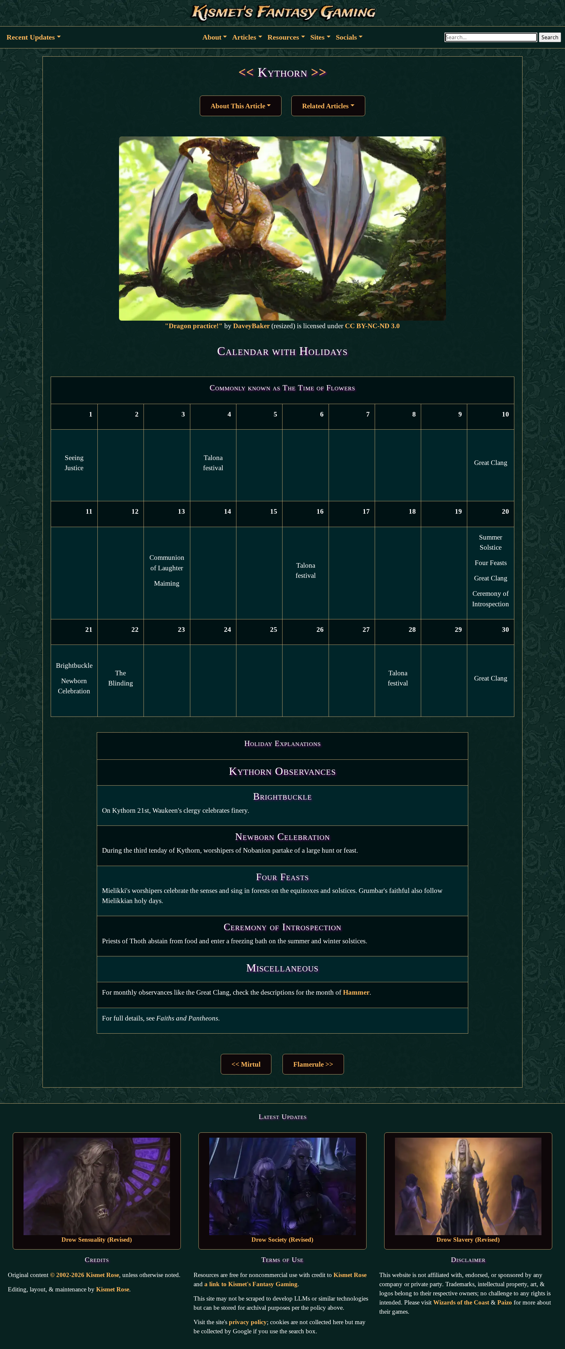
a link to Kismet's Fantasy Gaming (251, 1284)
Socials (346, 37)
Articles (244, 37)
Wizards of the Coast (461, 1302)
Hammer (356, 992)
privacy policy (248, 1322)
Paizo (504, 1302)
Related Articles (325, 106)
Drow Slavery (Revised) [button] (468, 1239)
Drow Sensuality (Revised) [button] (96, 1239)
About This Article (238, 106)
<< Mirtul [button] (246, 1064)
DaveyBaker (251, 325)
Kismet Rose (112, 1289)
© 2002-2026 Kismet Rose (84, 1274)
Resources (283, 37)
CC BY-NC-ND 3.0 (372, 325)
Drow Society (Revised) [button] (282, 1239)
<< (246, 72)
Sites (317, 37)
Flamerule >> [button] (313, 1064)
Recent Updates (31, 37)
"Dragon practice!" (194, 325)
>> (319, 72)
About (211, 37)
